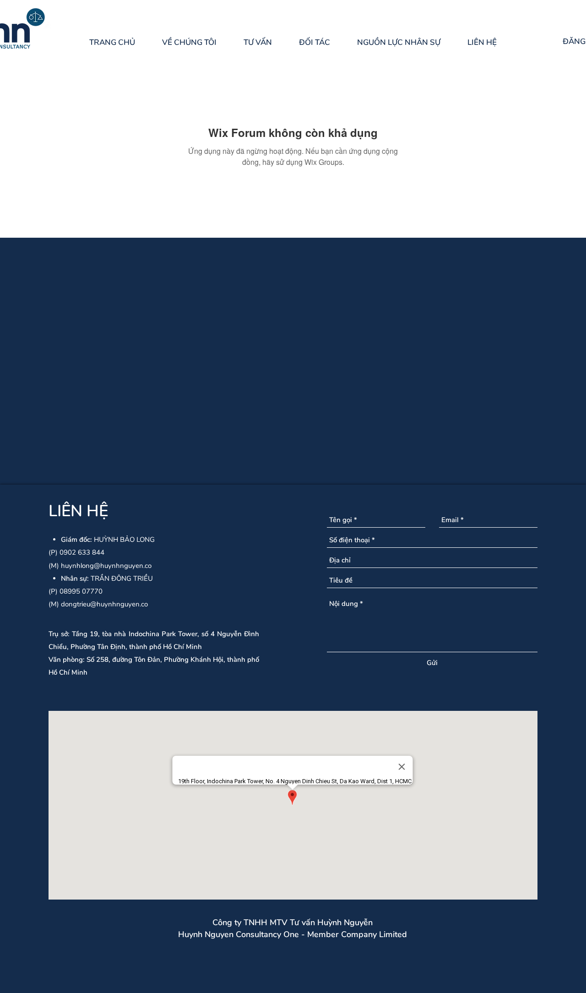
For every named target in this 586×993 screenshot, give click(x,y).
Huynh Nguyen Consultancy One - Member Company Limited (292, 934)
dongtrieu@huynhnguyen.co (104, 604)
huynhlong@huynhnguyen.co (106, 565)
